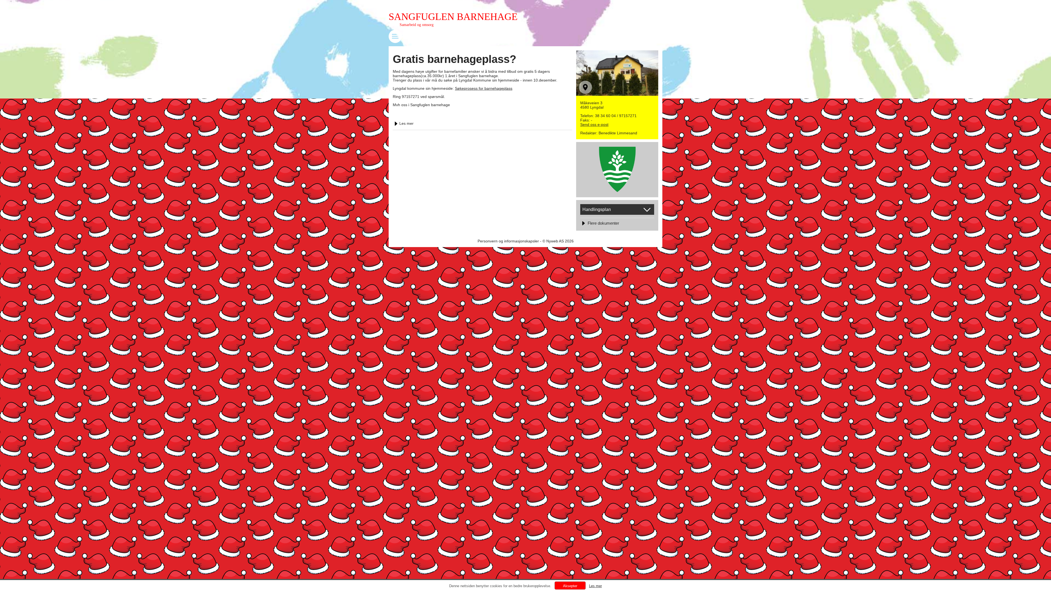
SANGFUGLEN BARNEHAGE (453, 16)
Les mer (406, 123)
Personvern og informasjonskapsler (508, 241)
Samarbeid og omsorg (417, 25)
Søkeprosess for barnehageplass (483, 88)
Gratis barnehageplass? (454, 59)
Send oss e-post (594, 124)
